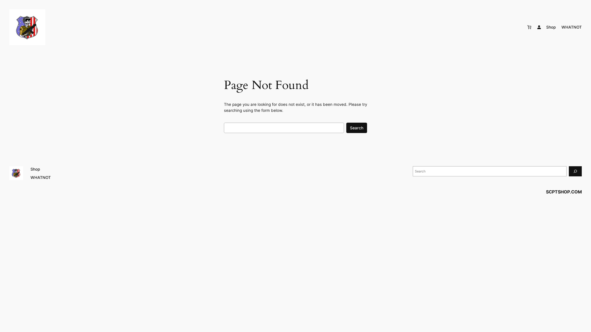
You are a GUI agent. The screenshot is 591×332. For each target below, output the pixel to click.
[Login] (539, 27)
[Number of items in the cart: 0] (529, 27)
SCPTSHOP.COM (564, 192)
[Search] (575, 171)
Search (356, 128)
